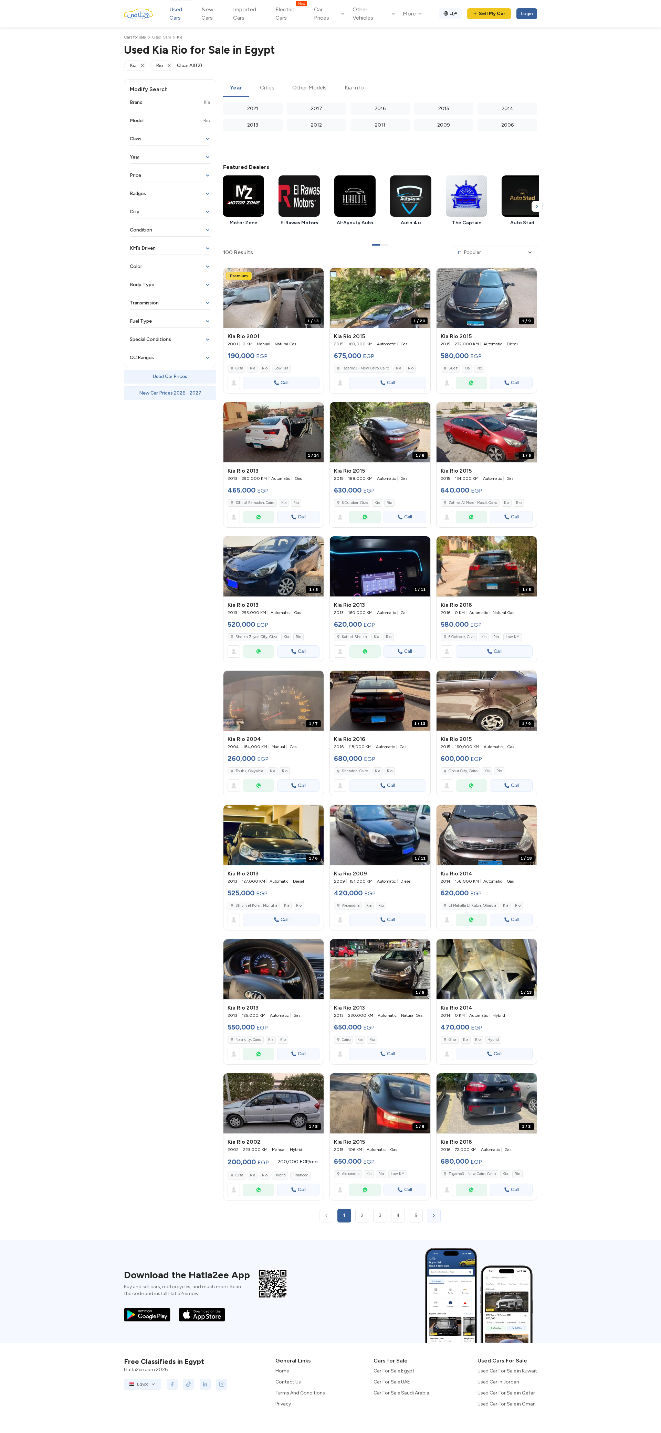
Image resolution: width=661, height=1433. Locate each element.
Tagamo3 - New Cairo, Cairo (365, 368)
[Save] (315, 276)
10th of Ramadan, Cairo (254, 502)
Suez (453, 368)
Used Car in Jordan (498, 1382)
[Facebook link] (172, 1384)
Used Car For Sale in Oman (507, 1404)
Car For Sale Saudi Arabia (401, 1393)
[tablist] (380, 88)
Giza (239, 368)
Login (527, 14)
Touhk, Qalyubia (249, 771)
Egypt (142, 1384)
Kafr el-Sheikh (354, 637)
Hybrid (493, 1039)
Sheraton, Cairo (355, 771)
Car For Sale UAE (392, 1382)
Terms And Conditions (300, 1393)
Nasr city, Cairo (248, 1039)
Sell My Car (492, 14)
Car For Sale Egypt (394, 1371)
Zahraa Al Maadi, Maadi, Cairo (473, 502)
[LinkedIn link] (205, 1384)
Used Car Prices (170, 376)
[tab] (236, 88)
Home (282, 1371)
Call (284, 383)
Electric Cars (290, 13)
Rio (264, 368)
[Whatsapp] (471, 383)
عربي (454, 12)
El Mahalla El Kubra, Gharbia (472, 905)
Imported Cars (244, 13)
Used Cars (175, 13)
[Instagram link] (221, 1384)
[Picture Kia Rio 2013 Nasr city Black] (273, 969)
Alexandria (350, 905)
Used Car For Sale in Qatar (506, 1393)
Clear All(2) (189, 65)
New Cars (207, 13)
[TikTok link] (188, 1384)
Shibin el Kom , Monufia (256, 905)
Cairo (346, 1039)
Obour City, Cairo (463, 771)
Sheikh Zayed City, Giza (256, 637)
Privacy (283, 1404)
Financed (300, 1175)
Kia (252, 368)
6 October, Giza (355, 502)
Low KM (281, 368)
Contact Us (288, 1382)
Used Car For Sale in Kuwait (507, 1371)
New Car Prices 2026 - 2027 (170, 393)
